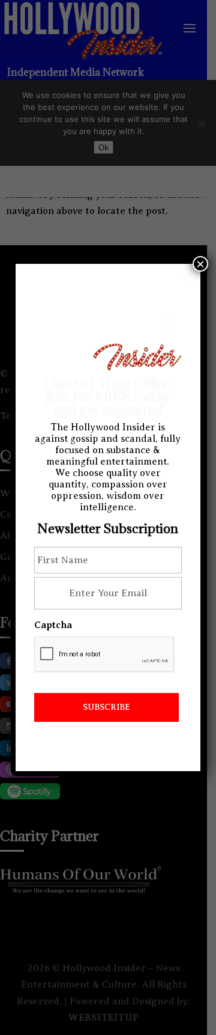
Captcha (53, 625)
